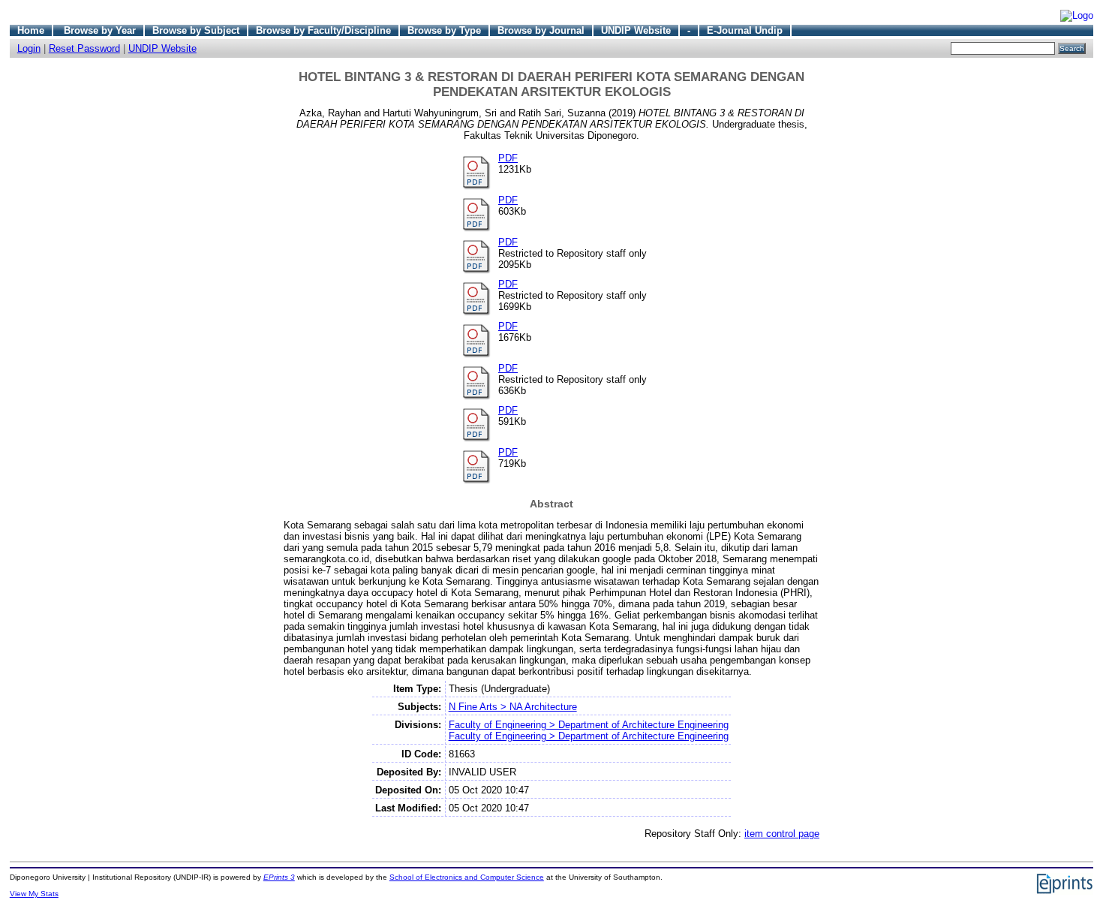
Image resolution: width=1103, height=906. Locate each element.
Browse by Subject (195, 30)
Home (30, 30)
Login (29, 48)
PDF (508, 158)
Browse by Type (444, 30)
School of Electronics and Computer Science (466, 877)
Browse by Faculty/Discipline (323, 30)
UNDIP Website (636, 30)
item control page (781, 833)
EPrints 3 (279, 877)
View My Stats (34, 893)
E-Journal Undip (745, 30)
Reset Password (84, 48)
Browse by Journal (541, 30)
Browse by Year (100, 30)
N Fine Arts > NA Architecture (513, 706)
